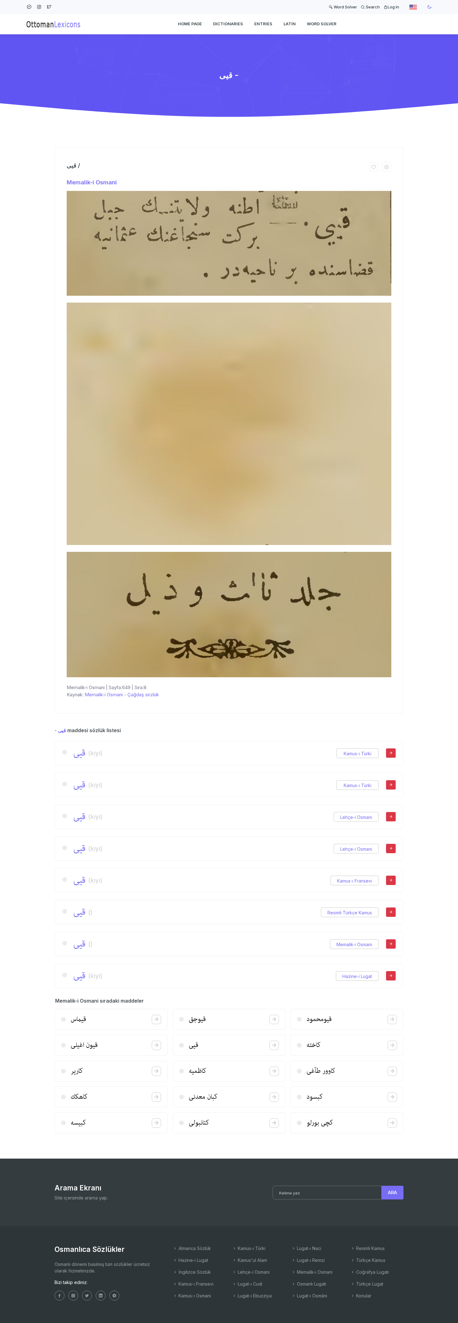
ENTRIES (263, 23)
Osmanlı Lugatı (311, 1284)
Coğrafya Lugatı (372, 1272)
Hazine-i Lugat (357, 976)
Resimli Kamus (370, 1248)
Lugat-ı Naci (308, 1248)
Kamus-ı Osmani (194, 1295)
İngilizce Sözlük (194, 1272)
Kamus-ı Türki (357, 753)
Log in (393, 6)
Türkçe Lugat (369, 1284)
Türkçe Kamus (370, 1260)
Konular (363, 1295)
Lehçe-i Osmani (356, 817)
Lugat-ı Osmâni (311, 1295)
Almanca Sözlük (194, 1248)
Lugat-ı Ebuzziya (254, 1295)
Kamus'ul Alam (251, 1260)
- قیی (60, 730)
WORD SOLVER (321, 23)
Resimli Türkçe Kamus (349, 912)
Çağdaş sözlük (143, 695)
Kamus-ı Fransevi (354, 880)
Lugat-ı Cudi (249, 1284)
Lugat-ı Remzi (310, 1260)
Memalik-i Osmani (92, 182)
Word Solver (345, 6)
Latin (290, 23)
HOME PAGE (190, 23)
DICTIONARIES (228, 23)
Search (372, 6)
